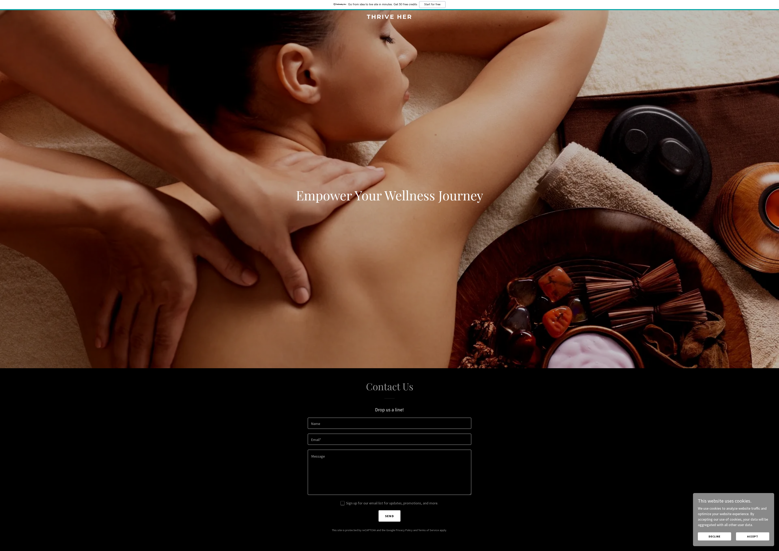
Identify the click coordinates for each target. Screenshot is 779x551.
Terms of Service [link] (428, 530)
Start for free (432, 4)
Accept (752, 536)
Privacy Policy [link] (404, 530)
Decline (714, 536)
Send (389, 516)
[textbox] (389, 423)
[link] (389, 17)
